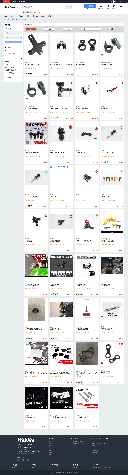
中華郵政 (95, 467)
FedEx (104, 467)
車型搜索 (7, 25)
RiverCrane (54, 467)
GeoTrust (14, 467)
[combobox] (13, 28)
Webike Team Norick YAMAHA (99, 443)
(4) (11, 67)
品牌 (6, 58)
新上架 (49, 29)
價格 (84, 29)
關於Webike (22, 1)
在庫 (112, 29)
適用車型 (29, 74)
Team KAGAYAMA (96, 448)
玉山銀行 (100, 467)
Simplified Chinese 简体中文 (77, 443)
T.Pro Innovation (95, 450)
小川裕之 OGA (95, 452)
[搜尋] (68, 7)
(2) (9, 73)
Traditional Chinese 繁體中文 (77, 441)
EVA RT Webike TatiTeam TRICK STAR (100, 445)
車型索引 (51, 441)
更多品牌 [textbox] (8, 77)
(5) (7, 64)
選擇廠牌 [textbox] (8, 28)
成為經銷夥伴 (90, 6)
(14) (8, 62)
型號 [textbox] (6, 37)
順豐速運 (109, 467)
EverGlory (74, 467)
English (72, 448)
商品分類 (7, 47)
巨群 (33, 467)
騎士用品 (51, 445)
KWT (93, 441)
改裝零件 (51, 443)
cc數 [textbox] (6, 33)
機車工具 (51, 450)
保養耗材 (51, 448)
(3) (10, 70)
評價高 (68, 29)
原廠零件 (51, 452)
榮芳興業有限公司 (29, 445)
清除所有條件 (37, 12)
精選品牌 (51, 454)
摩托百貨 (6, 1)
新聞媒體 (14, 1)
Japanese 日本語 (75, 445)
